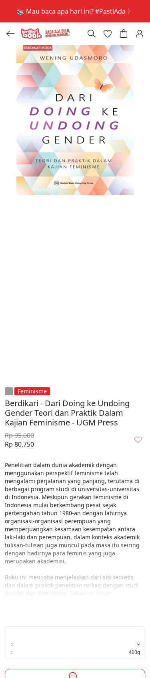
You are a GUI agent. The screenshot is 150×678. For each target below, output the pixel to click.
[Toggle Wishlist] (138, 439)
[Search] (91, 33)
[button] (107, 33)
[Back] (10, 33)
